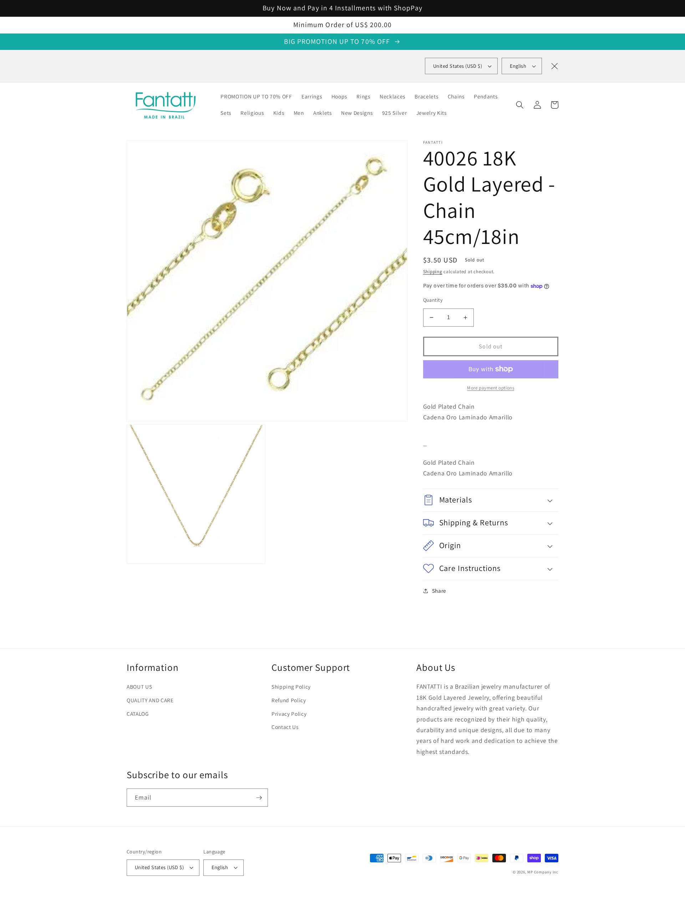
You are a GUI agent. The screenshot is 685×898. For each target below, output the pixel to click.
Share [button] (439, 590)
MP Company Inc (542, 871)
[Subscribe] (259, 798)
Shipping (432, 272)
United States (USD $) (159, 867)
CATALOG (138, 713)
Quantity (433, 299)
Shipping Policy (291, 686)
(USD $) (457, 65)
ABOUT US (139, 686)
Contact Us (285, 726)
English (518, 65)
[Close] (554, 66)
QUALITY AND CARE (150, 700)
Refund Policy (289, 700)
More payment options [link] (490, 388)
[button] (519, 104)
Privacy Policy (289, 713)
